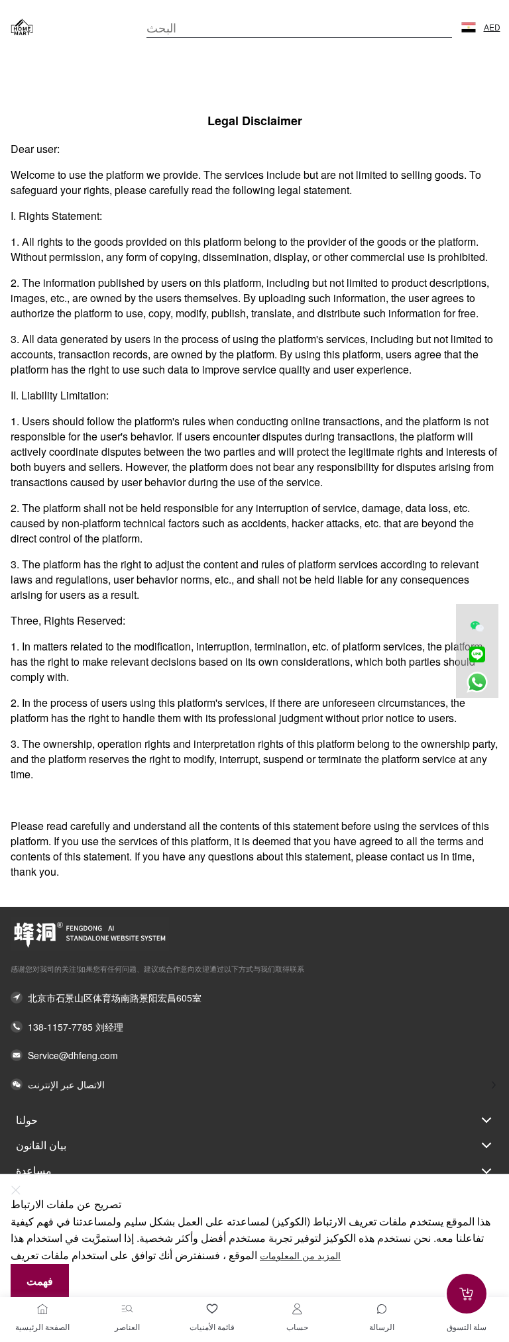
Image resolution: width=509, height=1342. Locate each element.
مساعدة (34, 1170)
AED (492, 27)
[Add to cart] (466, 1294)
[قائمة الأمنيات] (212, 1309)
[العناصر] (127, 1309)
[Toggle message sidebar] (381, 1309)
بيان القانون (41, 1145)
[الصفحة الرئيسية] (42, 1309)
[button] (468, 27)
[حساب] (297, 1309)
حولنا (27, 1119)
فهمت (40, 1280)
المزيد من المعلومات (300, 1255)
